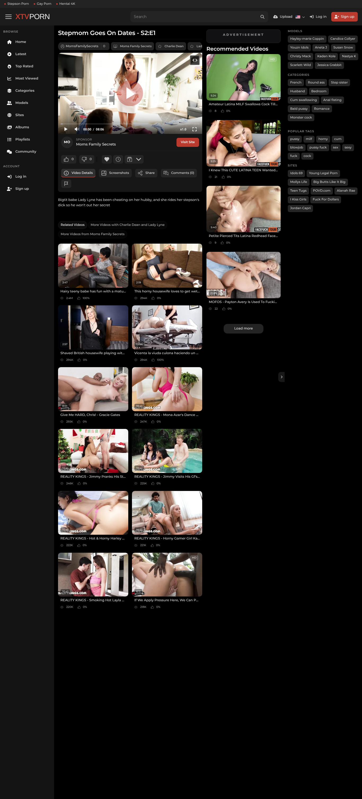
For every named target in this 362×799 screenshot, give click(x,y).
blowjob (296, 148)
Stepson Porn (18, 4)
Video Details (82, 173)
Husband (297, 91)
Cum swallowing (303, 100)
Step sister (339, 83)
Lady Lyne (204, 46)
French (296, 83)
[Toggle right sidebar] (281, 377)
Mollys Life (298, 182)
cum (338, 139)
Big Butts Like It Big (330, 182)
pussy (294, 139)
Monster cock (301, 118)
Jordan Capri (300, 208)
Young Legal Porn (323, 173)
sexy (348, 148)
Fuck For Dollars (326, 199)
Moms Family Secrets (136, 46)
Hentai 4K (67, 4)
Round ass (316, 83)
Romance (321, 109)
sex (335, 148)
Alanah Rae (346, 191)
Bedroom (318, 91)
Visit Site (188, 142)
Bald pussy (299, 109)
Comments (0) (182, 173)
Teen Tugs (298, 191)
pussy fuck (318, 148)
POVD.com (321, 191)
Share (150, 173)
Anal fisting (332, 100)
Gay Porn (44, 4)
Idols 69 (296, 173)
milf (309, 139)
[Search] (262, 16)
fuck (293, 156)
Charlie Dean (174, 46)
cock (307, 156)
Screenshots (119, 173)
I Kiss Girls (298, 199)
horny (323, 139)
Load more (243, 328)
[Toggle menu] (8, 16)
